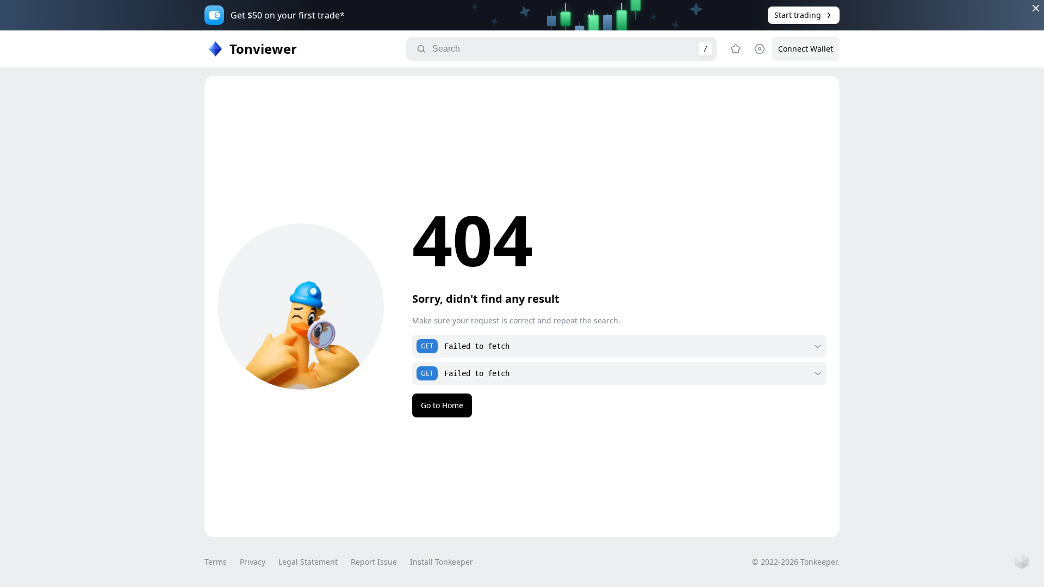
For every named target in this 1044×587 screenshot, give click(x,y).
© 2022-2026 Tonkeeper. (796, 562)
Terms (215, 562)
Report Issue (374, 562)
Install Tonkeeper (441, 562)
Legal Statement (308, 562)
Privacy (252, 562)
